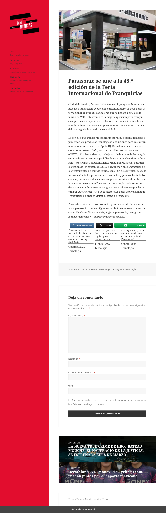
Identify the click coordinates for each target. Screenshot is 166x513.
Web (70, 386)
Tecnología (23, 79)
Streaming (22, 70)
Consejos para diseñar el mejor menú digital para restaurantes (106, 235)
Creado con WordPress (96, 499)
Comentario (76, 315)
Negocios (16, 62)
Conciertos (21, 90)
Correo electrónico (81, 372)
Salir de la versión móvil (83, 509)
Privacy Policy (75, 499)
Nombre (74, 359)
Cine (20, 53)
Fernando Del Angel (100, 269)
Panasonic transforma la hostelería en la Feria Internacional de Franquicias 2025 (79, 236)
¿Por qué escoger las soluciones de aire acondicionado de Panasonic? (133, 235)
